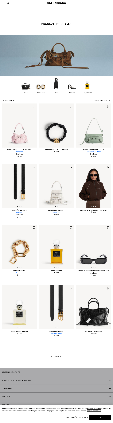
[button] (17, 206)
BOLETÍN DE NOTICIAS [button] (11, 372)
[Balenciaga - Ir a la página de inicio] (56, 3)
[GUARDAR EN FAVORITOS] (34, 106)
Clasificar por (100, 100)
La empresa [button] (7, 388)
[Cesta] (110, 3)
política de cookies (94, 411)
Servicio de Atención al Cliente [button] (16, 380)
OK (100, 417)
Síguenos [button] (6, 397)
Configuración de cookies (76, 417)
